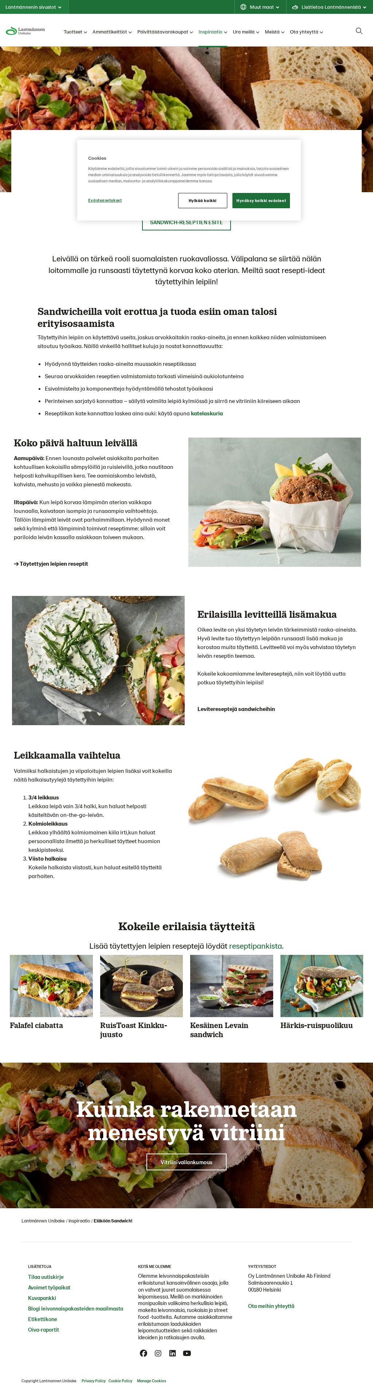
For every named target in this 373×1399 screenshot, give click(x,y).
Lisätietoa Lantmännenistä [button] (331, 7)
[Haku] (359, 31)
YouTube (187, 1353)
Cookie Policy (120, 1380)
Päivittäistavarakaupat (162, 31)
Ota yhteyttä (304, 31)
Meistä (272, 31)
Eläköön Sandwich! (113, 1221)
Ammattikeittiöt (110, 31)
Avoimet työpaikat (49, 1287)
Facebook (143, 1353)
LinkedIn (172, 1353)
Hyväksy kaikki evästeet (261, 200)
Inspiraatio (211, 31)
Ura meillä (244, 31)
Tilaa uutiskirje (46, 1276)
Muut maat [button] (262, 7)
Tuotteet (73, 31)
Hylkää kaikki (203, 200)
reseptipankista (255, 945)
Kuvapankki (42, 1298)
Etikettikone (42, 1319)
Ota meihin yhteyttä (271, 1306)
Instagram (158, 1353)
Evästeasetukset (105, 200)
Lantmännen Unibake (43, 1221)
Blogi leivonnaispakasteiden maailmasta (75, 1308)
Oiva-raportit (43, 1329)
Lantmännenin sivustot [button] (30, 7)
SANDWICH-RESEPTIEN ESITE (186, 222)
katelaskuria (207, 413)
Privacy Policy (94, 1380)
